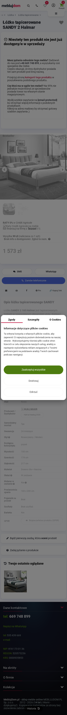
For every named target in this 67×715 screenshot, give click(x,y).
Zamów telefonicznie (35, 280)
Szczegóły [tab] (33, 319)
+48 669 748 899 (29, 63)
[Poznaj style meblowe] (9, 437)
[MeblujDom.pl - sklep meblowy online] (11, 6)
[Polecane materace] (26, 482)
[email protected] (20, 639)
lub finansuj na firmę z (15, 228)
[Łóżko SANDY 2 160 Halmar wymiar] (23, 209)
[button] (56, 14)
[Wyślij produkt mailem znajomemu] (6, 291)
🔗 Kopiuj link (55, 290)
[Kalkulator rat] (20, 225)
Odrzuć (33, 392)
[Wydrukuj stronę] (16, 291)
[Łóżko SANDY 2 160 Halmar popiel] (9, 209)
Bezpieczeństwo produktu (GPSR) (44, 520)
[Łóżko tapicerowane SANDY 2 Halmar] (15, 581)
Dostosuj (33, 380)
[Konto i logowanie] (53, 5)
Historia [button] (32, 708)
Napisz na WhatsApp (14, 626)
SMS (19, 271)
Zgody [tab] (11, 319)
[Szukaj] (28, 5)
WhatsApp (51, 271)
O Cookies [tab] (55, 319)
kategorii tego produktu (38, 77)
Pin (39, 290)
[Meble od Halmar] (42, 409)
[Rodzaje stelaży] (11, 475)
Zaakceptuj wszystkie (33, 369)
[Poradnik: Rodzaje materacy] (14, 484)
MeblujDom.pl (11, 699)
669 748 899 (19, 616)
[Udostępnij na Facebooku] (26, 291)
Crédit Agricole (24, 222)
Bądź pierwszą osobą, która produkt (33, 538)
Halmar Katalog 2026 (32, 415)
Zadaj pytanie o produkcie (23, 550)
